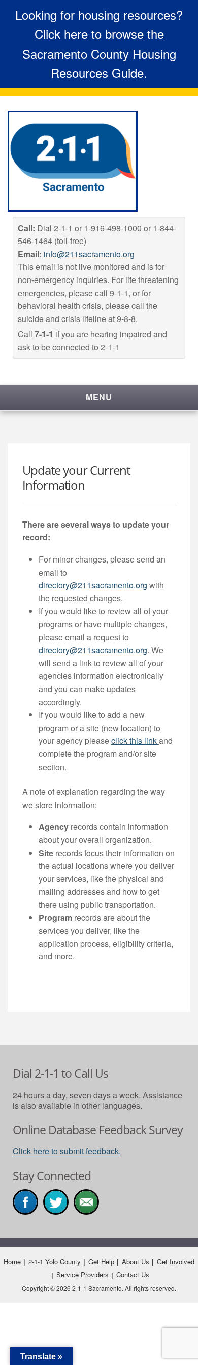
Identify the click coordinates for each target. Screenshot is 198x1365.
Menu (99, 397)
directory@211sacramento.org (93, 585)
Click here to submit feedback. (67, 1151)
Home (12, 1261)
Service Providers (82, 1274)
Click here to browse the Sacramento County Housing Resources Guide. (99, 53)
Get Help (101, 1261)
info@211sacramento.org (89, 254)
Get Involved (175, 1261)
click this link (135, 740)
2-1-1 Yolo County (54, 1261)
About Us (135, 1261)
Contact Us (132, 1274)
